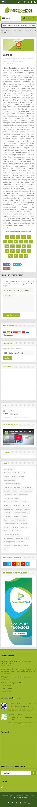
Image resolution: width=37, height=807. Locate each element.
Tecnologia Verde (9, 542)
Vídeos (25, 545)
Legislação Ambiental (11, 523)
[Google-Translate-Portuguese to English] (4, 332)
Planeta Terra (24, 527)
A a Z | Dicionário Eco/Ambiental (14, 62)
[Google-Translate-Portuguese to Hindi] (19, 332)
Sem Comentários (8, 63)
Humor (12, 520)
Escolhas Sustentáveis (21, 513)
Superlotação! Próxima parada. (20, 706)
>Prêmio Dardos (6, 689)
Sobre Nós (19, 538)
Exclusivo (24, 516)
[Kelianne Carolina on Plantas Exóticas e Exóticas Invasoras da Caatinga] (4, 717)
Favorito (26, 417)
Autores (6, 476)
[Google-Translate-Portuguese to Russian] (27, 332)
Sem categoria (8, 538)
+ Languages (8, 335)
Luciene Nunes (14, 703)
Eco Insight (26, 505)
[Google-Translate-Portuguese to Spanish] (8, 332)
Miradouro (23, 523)
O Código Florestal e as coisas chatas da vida (16, 677)
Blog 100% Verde (9, 480)
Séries (27, 538)
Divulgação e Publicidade (12, 502)
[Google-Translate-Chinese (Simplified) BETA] (16, 332)
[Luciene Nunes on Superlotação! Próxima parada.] (4, 706)
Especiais (7, 516)
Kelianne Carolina (15, 715)
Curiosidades (23, 494)
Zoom (6, 549)
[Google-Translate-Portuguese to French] (12, 332)
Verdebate (21, 542)
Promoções (15, 531)
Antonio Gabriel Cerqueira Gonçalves (22, 58)
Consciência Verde (26, 491)
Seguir (15, 414)
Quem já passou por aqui (12, 534)
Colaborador (27, 487)
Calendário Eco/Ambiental (12, 487)
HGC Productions (20, 798)
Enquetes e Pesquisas (23, 509)
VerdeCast (7, 545)
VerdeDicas (17, 545)
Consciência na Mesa (11, 491)
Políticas (6, 531)
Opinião (6, 527)
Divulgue (25, 502)
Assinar (7, 358)
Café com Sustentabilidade (12, 484)
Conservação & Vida (10, 494)
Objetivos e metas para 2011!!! (11, 683)
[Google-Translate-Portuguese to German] (23, 332)
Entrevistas (7, 513)
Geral (5, 520)
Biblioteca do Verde (18, 476)
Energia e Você (8, 509)
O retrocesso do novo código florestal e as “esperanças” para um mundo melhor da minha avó (18, 670)
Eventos (15, 516)
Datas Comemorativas (11, 498)
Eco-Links (17, 505)
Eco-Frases (7, 505)
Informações (21, 520)
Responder (8, 417)
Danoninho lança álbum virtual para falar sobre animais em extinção (18, 662)
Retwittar (18, 417)
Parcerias (15, 527)
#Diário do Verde (9, 469)
